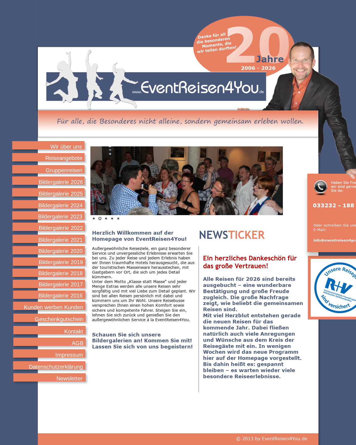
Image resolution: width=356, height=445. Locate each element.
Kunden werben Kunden (53, 307)
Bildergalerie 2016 (60, 295)
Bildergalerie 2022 (61, 228)
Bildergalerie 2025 (61, 194)
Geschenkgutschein (59, 319)
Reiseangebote (63, 158)
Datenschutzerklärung (56, 367)
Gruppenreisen (64, 170)
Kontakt (73, 331)
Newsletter (69, 378)
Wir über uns (66, 147)
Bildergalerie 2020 (60, 251)
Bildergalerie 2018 (60, 273)
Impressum (69, 355)
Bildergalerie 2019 (61, 262)
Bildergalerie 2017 (61, 284)
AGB (77, 343)
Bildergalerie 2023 (60, 216)
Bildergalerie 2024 (60, 205)
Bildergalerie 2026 (61, 182)
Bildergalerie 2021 (60, 240)
